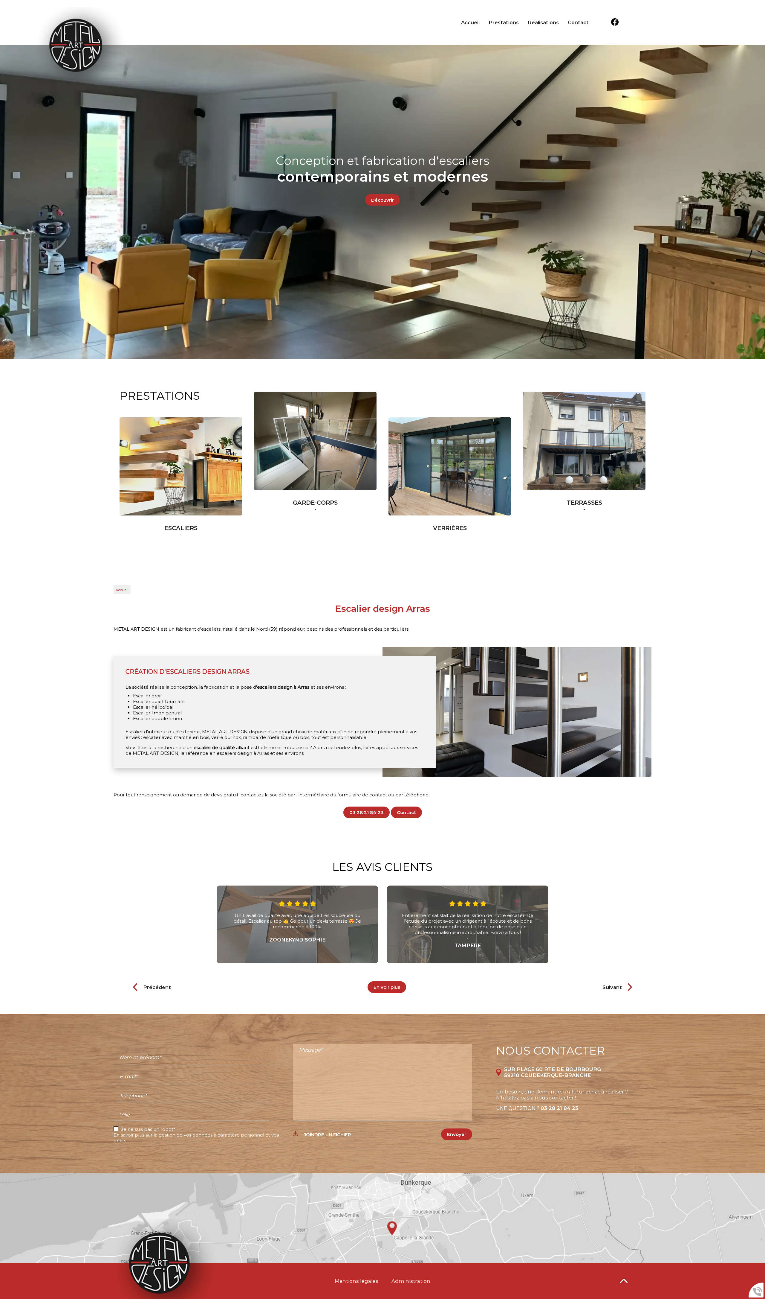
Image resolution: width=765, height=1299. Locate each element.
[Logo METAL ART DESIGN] (81, 46)
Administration (410, 1281)
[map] (382, 1218)
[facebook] (615, 22)
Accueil (470, 22)
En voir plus (387, 987)
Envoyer (456, 1134)
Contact (578, 22)
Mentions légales (356, 1281)
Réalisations (543, 22)
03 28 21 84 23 (366, 812)
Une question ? (537, 1108)
